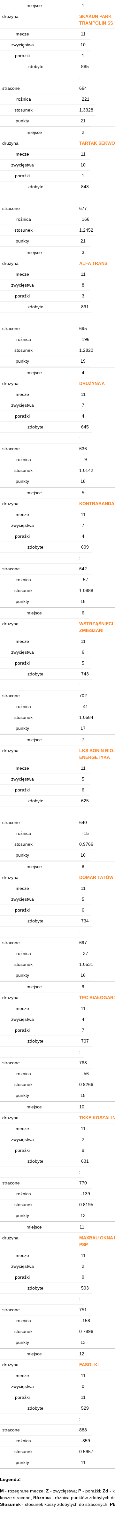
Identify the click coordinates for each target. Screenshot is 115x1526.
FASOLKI (89, 1364)
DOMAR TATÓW (96, 877)
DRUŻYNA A (92, 383)
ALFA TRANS (93, 263)
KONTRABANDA (96, 503)
